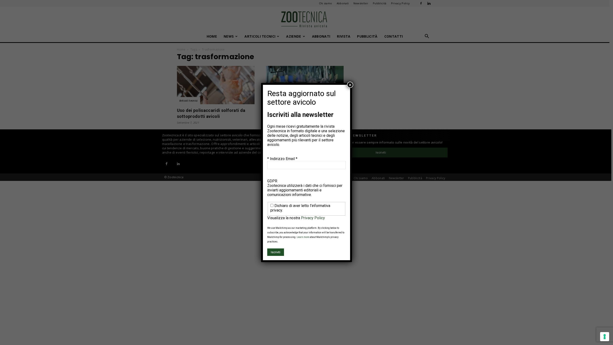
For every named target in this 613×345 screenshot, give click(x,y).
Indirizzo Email (283, 158)
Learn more (303, 237)
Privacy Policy (313, 218)
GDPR (272, 181)
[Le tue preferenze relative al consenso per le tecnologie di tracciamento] (604, 336)
